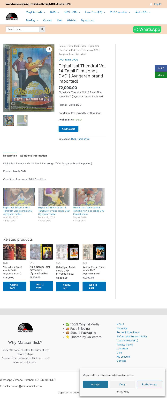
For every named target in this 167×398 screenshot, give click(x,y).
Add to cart (68, 128)
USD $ (159, 74)
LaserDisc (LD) (93, 12)
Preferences (149, 384)
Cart (59, 20)
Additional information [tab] (33, 155)
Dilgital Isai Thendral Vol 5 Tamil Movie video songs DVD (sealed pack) (89, 210)
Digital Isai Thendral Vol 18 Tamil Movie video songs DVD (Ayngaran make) (54, 210)
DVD (69, 46)
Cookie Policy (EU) (127, 340)
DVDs (53, 12)
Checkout (122, 348)
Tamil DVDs (80, 46)
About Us (122, 328)
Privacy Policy (122, 391)
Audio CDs (141, 12)
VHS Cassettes (118, 12)
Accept (95, 384)
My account (87, 20)
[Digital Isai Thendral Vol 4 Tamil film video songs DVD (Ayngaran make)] (19, 197)
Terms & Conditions (128, 332)
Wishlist (71, 20)
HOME (120, 324)
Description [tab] (10, 155)
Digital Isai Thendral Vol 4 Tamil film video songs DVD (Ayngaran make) (17, 210)
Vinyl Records (34, 12)
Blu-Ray (30, 20)
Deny (122, 384)
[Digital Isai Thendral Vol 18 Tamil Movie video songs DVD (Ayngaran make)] (54, 197)
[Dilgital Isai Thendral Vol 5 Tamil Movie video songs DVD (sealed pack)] (89, 197)
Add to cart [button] (14, 286)
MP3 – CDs (70, 12)
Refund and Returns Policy (132, 336)
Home (62, 46)
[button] (49, 49)
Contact (47, 20)
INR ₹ (159, 68)
